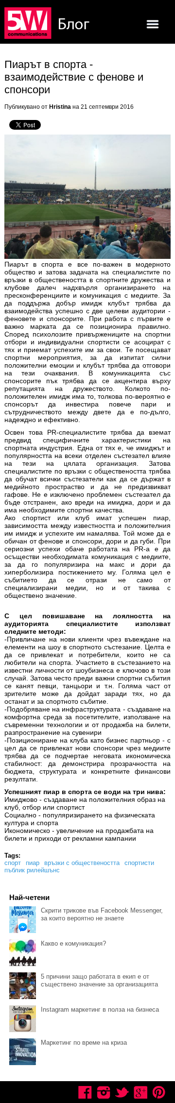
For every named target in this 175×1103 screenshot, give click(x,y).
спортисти (139, 862)
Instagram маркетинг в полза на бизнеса (100, 1009)
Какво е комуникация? (73, 943)
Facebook (85, 1092)
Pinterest (159, 1092)
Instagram (103, 1092)
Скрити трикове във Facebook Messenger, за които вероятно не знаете (102, 914)
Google (140, 1092)
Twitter (122, 1092)
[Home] (48, 23)
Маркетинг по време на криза (84, 1042)
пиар (32, 862)
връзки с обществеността (82, 862)
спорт (12, 862)
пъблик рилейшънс (32, 870)
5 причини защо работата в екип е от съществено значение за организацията (99, 980)
